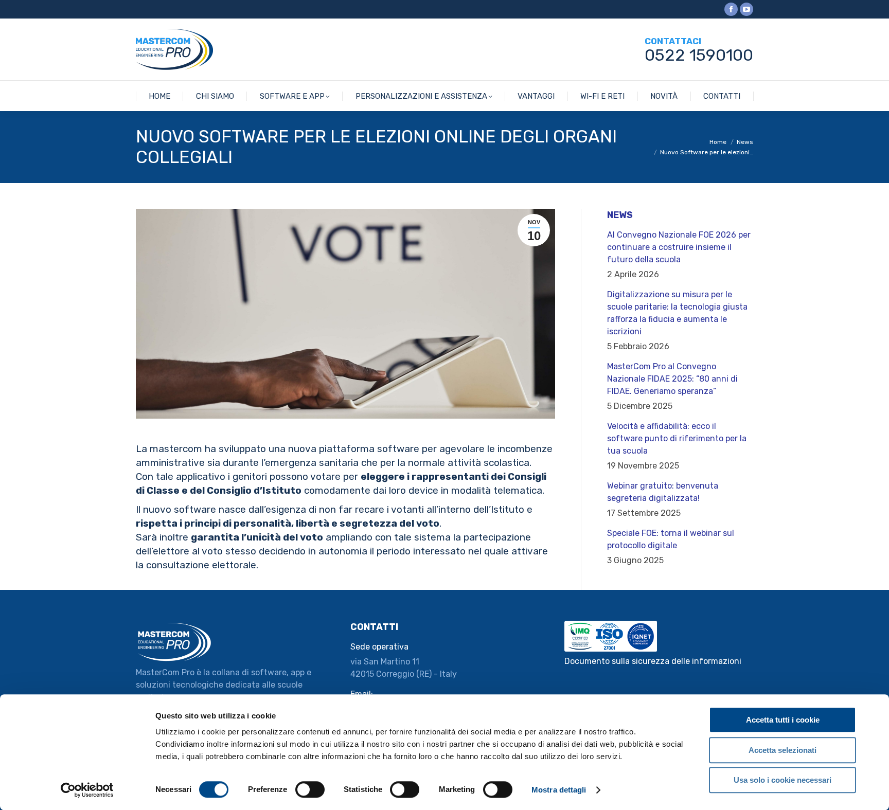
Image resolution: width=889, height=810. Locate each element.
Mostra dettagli (558, 789)
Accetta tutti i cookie (783, 719)
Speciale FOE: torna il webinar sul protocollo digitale (670, 539)
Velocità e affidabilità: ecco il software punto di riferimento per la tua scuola (676, 438)
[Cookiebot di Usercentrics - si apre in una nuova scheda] (87, 790)
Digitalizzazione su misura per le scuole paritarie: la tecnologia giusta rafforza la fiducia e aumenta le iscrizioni (677, 313)
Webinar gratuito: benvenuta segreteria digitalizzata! (662, 492)
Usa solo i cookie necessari (782, 780)
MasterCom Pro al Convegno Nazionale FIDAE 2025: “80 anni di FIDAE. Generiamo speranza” (672, 379)
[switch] (310, 789)
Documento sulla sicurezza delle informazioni (652, 661)
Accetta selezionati (782, 750)
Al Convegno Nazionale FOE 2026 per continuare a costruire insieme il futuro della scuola (679, 247)
